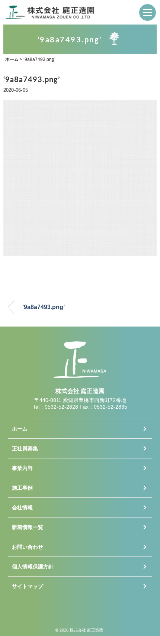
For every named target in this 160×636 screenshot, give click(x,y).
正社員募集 (25, 448)
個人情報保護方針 (33, 567)
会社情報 (22, 507)
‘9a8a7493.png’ (43, 307)
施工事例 (22, 488)
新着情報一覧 (27, 527)
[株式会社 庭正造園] (50, 10)
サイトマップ (27, 586)
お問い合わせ (27, 547)
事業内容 (22, 468)
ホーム (20, 429)
